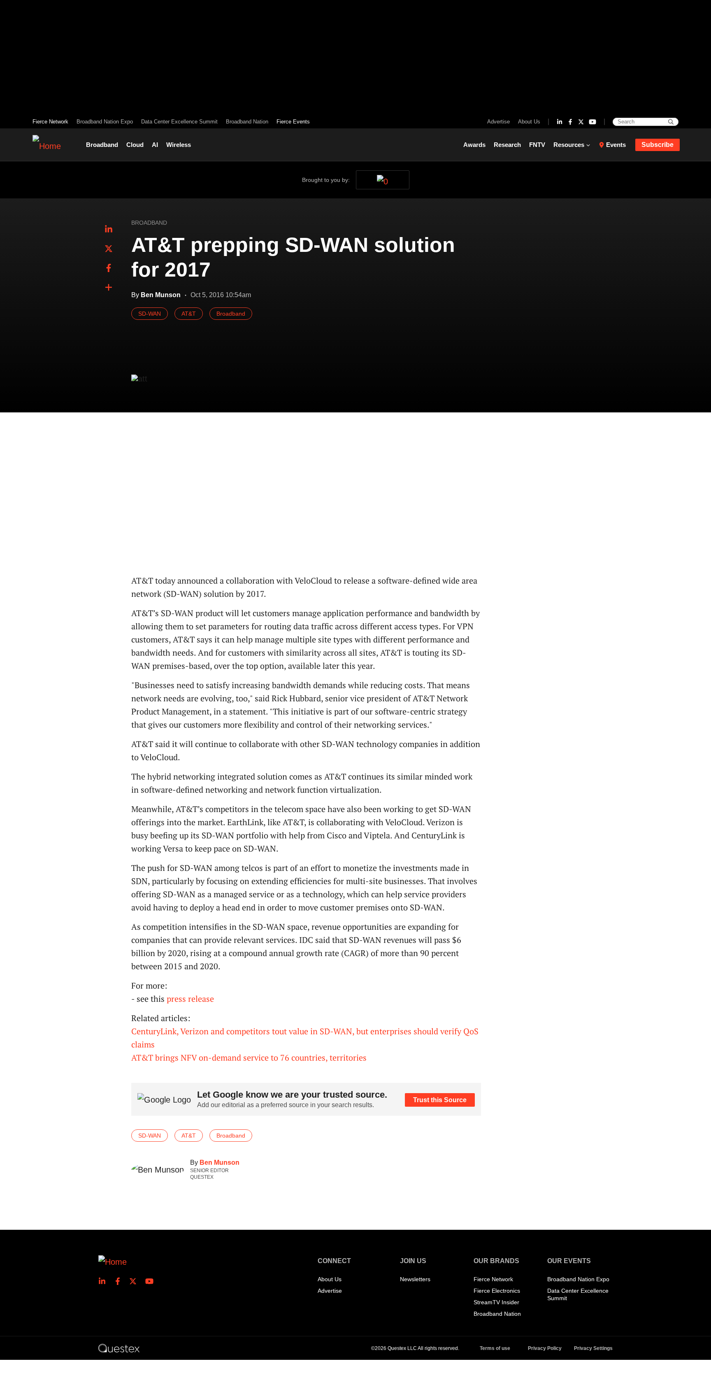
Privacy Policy (545, 1348)
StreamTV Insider (496, 1302)
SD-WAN (149, 313)
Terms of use (495, 1348)
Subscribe (657, 144)
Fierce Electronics (497, 1290)
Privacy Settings (593, 1348)
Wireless (178, 144)
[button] (109, 287)
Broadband (102, 144)
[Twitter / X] (581, 122)
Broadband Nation (247, 122)
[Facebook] (570, 122)
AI (155, 144)
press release (190, 998)
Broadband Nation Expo (105, 122)
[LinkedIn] (559, 122)
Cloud (135, 144)
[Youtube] (592, 122)
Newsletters (415, 1279)
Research (507, 144)
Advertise (498, 122)
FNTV (537, 144)
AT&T (188, 313)
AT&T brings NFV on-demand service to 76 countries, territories (249, 1057)
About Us (529, 122)
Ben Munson (219, 1162)
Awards (474, 144)
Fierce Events (293, 122)
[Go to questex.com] (118, 1348)
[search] (671, 122)
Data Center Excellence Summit (179, 122)
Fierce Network (50, 122)
